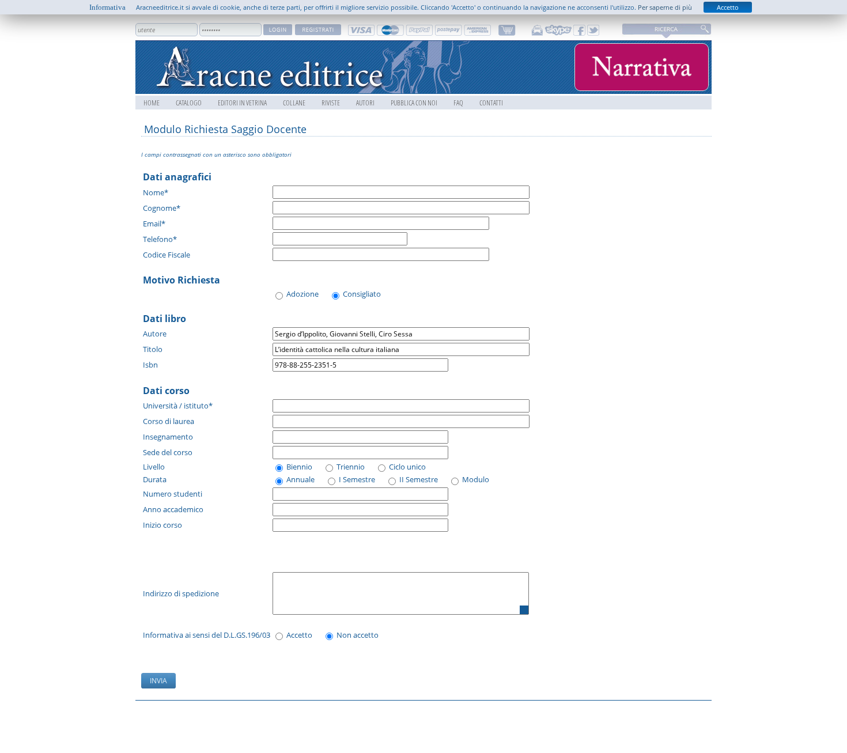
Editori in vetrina (242, 102)
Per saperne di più (665, 7)
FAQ (458, 102)
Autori (365, 102)
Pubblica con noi (414, 102)
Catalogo (189, 102)
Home (151, 102)
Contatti (491, 102)
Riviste (331, 102)
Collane (294, 102)
